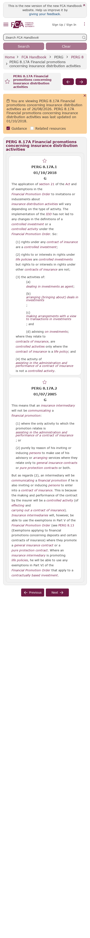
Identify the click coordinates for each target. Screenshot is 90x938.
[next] (81, 81)
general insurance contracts (57, 462)
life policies (24, 259)
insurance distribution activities (35, 204)
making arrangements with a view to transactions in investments (51, 318)
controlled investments (56, 259)
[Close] (84, 5)
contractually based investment (35, 575)
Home (10, 57)
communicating (39, 410)
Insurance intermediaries (30, 515)
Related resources (50, 128)
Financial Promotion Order (31, 194)
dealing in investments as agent (49, 286)
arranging (40, 457)
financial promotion (26, 415)
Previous (35, 592)
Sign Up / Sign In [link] (64, 24)
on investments (56, 331)
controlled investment (28, 224)
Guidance (19, 128)
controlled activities (30, 346)
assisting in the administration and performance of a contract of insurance (44, 364)
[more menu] (84, 24)
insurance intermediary (58, 405)
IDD (49, 214)
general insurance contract (33, 545)
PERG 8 (77, 57)
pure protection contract (30, 550)
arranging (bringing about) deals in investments (52, 299)
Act (67, 184)
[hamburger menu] (5, 24)
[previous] (68, 81)
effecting (18, 505)
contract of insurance (62, 242)
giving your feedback (44, 14)
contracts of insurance (41, 269)
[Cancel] (85, 96)
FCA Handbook (34, 57)
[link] (22, 24)
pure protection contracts (39, 467)
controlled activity (25, 229)
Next (54, 592)
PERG (58, 57)
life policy (61, 351)
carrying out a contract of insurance (38, 510)
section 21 (46, 184)
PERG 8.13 (66, 525)
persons (35, 452)
